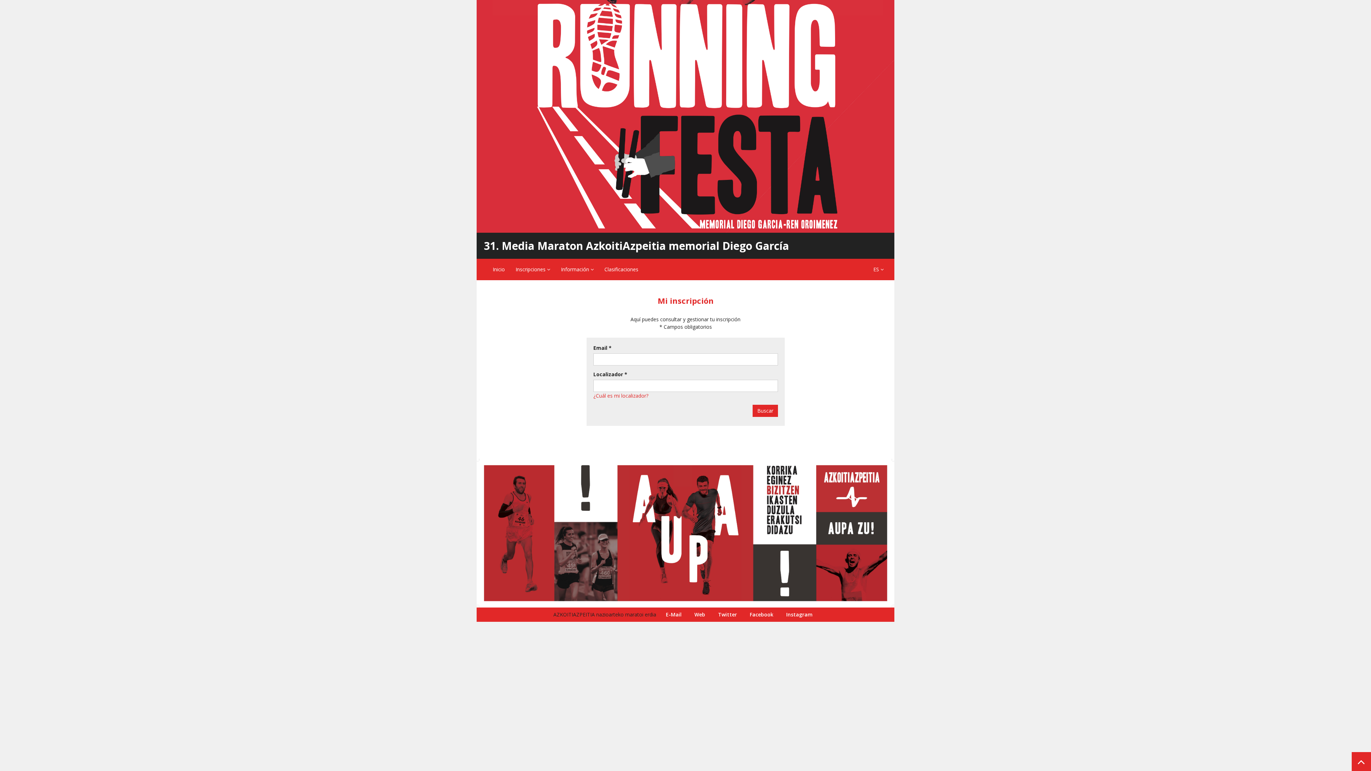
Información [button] (576, 269)
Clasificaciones (621, 269)
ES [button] (876, 269)
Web (699, 614)
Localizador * (610, 374)
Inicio (499, 269)
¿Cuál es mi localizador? (620, 395)
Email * (602, 347)
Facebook (761, 614)
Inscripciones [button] (531, 269)
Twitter (727, 614)
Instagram (799, 614)
